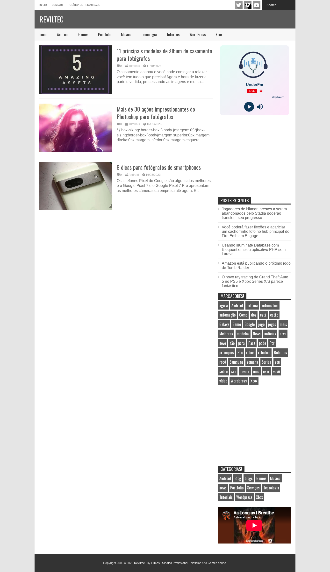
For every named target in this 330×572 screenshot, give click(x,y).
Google (249, 324)
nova (283, 334)
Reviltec (51, 19)
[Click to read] (75, 69)
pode (262, 343)
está (263, 315)
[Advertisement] (254, 161)
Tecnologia (149, 34)
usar (266, 371)
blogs (249, 478)
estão (274, 315)
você (276, 371)
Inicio (43, 5)
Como (243, 315)
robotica (264, 352)
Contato (57, 5)
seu (277, 362)
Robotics (280, 352)
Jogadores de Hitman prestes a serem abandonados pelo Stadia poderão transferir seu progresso (254, 213)
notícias (270, 334)
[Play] (249, 107)
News (257, 334)
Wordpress (239, 381)
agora (223, 305)
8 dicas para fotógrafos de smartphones (159, 167)
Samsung (236, 362)
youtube (256, 5)
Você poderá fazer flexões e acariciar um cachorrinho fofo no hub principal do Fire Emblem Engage (255, 231)
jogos (272, 324)
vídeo (223, 381)
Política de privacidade (84, 5)
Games (83, 34)
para (241, 343)
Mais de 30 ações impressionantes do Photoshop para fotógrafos (156, 113)
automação (227, 315)
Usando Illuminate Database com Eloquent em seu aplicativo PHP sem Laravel (254, 249)
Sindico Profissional (175, 563)
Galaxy (224, 324)
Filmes (155, 563)
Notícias (196, 563)
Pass (251, 343)
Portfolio (104, 34)
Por (272, 343)
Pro (240, 352)
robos (250, 352)
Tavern (245, 371)
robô (222, 362)
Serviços (253, 488)
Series (266, 362)
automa (252, 305)
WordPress (197, 34)
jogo (261, 324)
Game (236, 324)
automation (269, 305)
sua (233, 371)
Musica (126, 34)
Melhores (226, 334)
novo (222, 343)
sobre (223, 371)
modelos (243, 334)
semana (252, 362)
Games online (217, 563)
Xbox (218, 34)
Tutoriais (173, 34)
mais (283, 324)
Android (63, 34)
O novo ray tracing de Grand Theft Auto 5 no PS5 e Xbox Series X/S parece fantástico (255, 281)
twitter (239, 5)
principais (226, 352)
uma (256, 371)
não (232, 343)
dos (253, 315)
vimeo (247, 5)
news (223, 488)
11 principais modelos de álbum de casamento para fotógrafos (164, 54)
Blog (238, 478)
